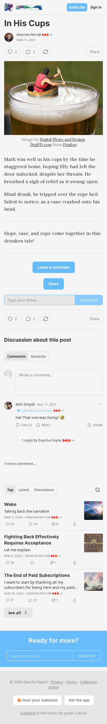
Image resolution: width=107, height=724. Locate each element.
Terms (71, 681)
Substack (28, 713)
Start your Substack (40, 700)
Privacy (57, 681)
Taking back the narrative (26, 511)
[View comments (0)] (32, 563)
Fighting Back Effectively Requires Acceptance (31, 540)
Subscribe (77, 7)
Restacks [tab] (38, 356)
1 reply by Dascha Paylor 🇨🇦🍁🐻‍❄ (48, 440)
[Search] (97, 490)
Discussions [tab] (44, 490)
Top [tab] (10, 490)
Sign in (96, 7)
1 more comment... (20, 463)
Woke (10, 504)
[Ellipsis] (100, 404)
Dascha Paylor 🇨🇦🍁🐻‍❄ (35, 35)
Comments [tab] (16, 356)
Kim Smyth (25, 404)
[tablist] (26, 356)
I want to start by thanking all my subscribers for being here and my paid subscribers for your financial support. (39, 584)
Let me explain (17, 549)
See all (14, 612)
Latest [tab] (23, 490)
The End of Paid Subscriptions (37, 575)
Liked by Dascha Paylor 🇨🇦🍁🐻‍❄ (43, 410)
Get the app (79, 700)
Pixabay (70, 144)
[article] (53, 514)
